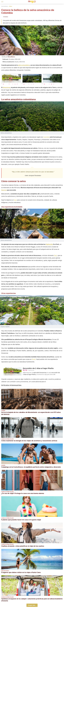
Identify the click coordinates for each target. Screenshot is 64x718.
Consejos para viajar (7, 439)
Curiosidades (4, 6)
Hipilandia (49, 244)
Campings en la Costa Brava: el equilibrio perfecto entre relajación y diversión (31, 467)
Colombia (46, 137)
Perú (55, 255)
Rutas (10, 6)
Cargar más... (32, 605)
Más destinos (5, 570)
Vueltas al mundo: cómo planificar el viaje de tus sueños (22, 546)
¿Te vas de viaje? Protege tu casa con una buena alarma (22, 493)
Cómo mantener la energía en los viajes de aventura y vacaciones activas (29, 441)
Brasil (33, 359)
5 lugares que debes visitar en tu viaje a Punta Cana (21, 572)
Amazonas (6, 87)
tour (15, 200)
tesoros (4, 190)
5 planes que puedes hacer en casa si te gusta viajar (21, 520)
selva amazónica (24, 65)
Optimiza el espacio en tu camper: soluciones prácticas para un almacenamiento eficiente (32, 600)
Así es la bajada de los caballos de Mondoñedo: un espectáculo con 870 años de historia (31, 413)
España (3, 410)
